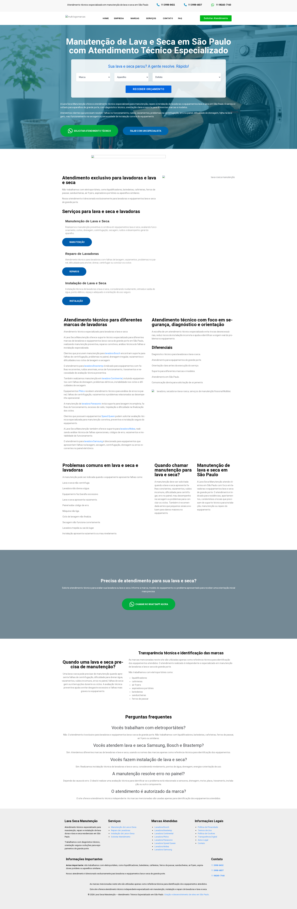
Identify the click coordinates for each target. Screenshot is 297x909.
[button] (119, 18)
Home (106, 18)
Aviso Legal (203, 840)
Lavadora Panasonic (164, 840)
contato (168, 18)
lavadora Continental (112, 378)
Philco (82, 391)
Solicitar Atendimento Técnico (92, 131)
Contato (201, 843)
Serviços (151, 18)
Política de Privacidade (208, 827)
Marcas (135, 18)
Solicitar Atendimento (120, 837)
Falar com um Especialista (145, 131)
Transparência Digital (207, 837)
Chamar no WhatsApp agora (151, 604)
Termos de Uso (205, 830)
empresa (119, 18)
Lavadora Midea (162, 846)
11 (217, 865)
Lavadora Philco (162, 837)
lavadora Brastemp (93, 366)
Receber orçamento (148, 89)
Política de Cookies (206, 833)
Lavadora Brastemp (163, 830)
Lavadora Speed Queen (165, 843)
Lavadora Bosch (162, 827)
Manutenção (77, 242)
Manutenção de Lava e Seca (123, 827)
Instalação (76, 301)
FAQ (180, 18)
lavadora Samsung (93, 441)
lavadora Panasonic (91, 403)
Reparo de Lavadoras (120, 830)
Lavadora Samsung (163, 849)
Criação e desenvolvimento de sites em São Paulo (186, 894)
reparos (74, 271)
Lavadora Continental (164, 833)
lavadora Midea (127, 429)
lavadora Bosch (112, 353)
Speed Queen (108, 416)
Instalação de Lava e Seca (122, 833)
